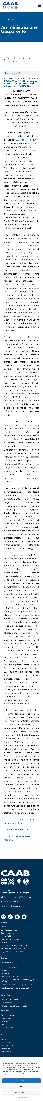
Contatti (4, 958)
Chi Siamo (5, 927)
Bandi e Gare (6, 955)
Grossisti (4, 970)
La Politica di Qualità (9, 1000)
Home (4, 20)
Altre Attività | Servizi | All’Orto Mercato (17, 977)
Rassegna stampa (8, 1046)
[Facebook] (3, 916)
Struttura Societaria (9, 930)
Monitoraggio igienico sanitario (14, 1006)
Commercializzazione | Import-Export (16, 985)
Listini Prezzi (6, 1018)
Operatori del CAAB (9, 967)
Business (5, 1021)
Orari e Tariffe (6, 936)
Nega (21, 1086)
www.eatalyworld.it (26, 140)
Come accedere (7, 933)
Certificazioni (6, 1003)
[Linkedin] (17, 916)
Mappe (4, 942)
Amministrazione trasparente (13, 949)
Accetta (21, 1081)
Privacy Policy (25, 1097)
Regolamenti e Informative (12, 952)
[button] (40, 1060)
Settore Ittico (6, 973)
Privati (3, 1024)
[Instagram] (10, 916)
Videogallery (6, 1052)
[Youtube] (24, 916)
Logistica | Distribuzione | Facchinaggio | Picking (18, 981)
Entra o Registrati (8, 1015)
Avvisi (3, 1039)
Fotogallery (5, 1049)
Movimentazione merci (10, 939)
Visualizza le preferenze (21, 1092)
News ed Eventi (7, 1042)
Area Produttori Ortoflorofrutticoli (15, 988)
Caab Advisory (7, 1028)
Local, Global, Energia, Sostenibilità (15, 946)
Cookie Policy (16, 1097)
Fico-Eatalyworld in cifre (16, 829)
